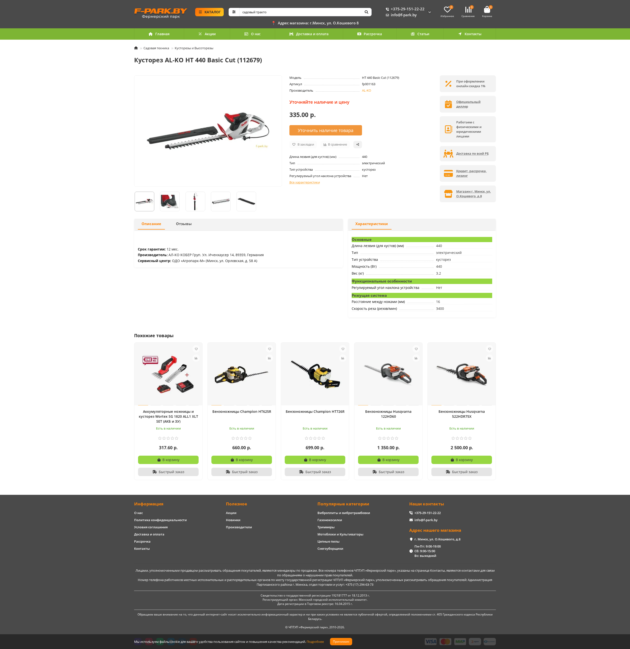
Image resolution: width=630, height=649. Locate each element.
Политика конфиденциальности (160, 520)
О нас (256, 34)
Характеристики (371, 223)
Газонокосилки (329, 520)
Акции (210, 34)
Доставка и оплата (312, 34)
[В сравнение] (196, 358)
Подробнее (315, 641)
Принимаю (341, 641)
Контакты (473, 34)
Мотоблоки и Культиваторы (340, 534)
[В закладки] (196, 348)
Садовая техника (156, 48)
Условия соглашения (151, 527)
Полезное (236, 504)
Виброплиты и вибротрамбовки (343, 513)
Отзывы (184, 223)
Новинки (233, 520)
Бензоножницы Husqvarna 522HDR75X (462, 414)
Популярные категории (343, 504)
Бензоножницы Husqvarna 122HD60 (388, 414)
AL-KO (366, 90)
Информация (148, 504)
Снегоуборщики (330, 548)
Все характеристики (304, 182)
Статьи (423, 34)
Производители (239, 527)
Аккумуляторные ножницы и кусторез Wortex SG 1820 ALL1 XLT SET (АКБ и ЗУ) (168, 416)
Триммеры (326, 527)
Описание (151, 223)
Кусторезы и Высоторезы (194, 48)
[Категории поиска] (234, 12)
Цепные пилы (328, 541)
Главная (162, 34)
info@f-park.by (404, 14)
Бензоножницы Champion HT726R (315, 411)
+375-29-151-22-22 (408, 9)
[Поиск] (366, 12)
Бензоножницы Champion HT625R (241, 411)
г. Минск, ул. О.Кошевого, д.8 (437, 539)
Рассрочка (373, 34)
